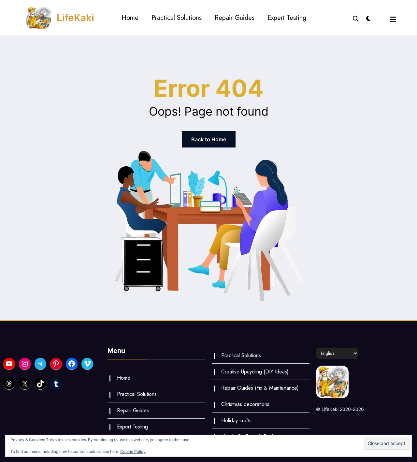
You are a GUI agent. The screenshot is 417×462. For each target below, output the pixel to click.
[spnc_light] (368, 17)
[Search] (355, 18)
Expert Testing (286, 17)
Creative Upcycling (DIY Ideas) (255, 371)
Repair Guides (234, 17)
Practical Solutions (176, 17)
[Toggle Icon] (393, 19)
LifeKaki (75, 17)
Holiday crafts (236, 420)
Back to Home (208, 139)
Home (130, 17)
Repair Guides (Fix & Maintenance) (260, 388)
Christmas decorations (245, 404)
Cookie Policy (133, 451)
